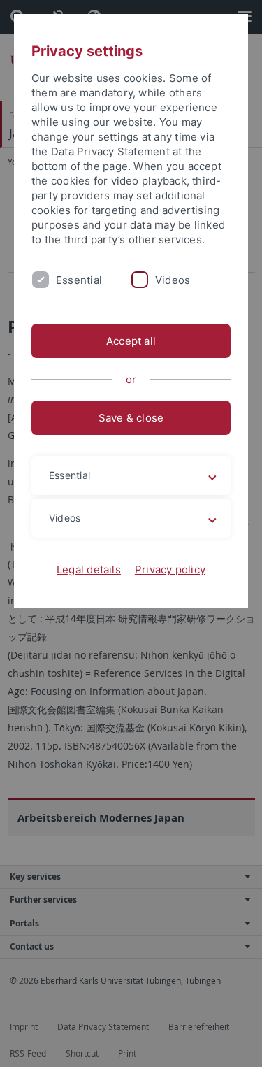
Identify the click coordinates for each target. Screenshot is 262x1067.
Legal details (89, 569)
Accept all (131, 341)
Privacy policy (170, 569)
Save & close (131, 417)
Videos (172, 280)
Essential (79, 280)
